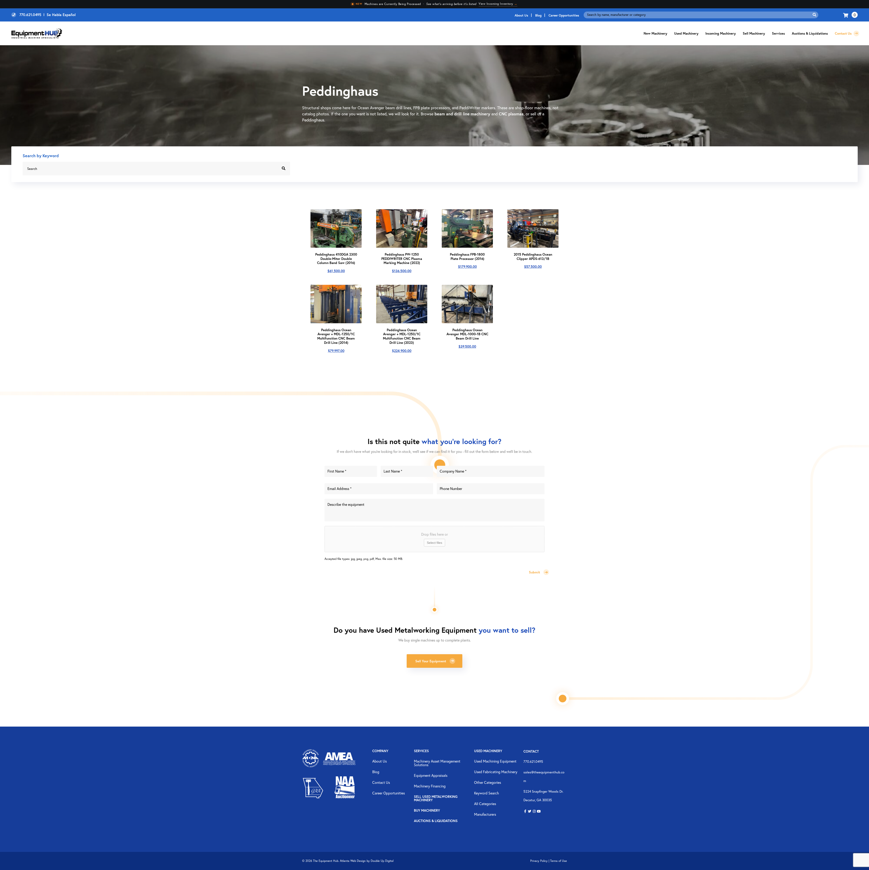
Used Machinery (686, 33)
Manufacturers (485, 815)
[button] (525, 811)
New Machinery (655, 33)
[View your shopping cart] (846, 14)
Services (421, 751)
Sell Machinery (754, 33)
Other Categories (487, 783)
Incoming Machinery (720, 33)
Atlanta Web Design (353, 861)
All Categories (485, 804)
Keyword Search (486, 793)
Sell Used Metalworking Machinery (436, 798)
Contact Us (843, 33)
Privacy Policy (539, 861)
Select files (434, 542)
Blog (538, 15)
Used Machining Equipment (495, 761)
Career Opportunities (564, 15)
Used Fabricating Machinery (495, 772)
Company (380, 751)
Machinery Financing (430, 786)
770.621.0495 (533, 761)
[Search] (814, 15)
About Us (521, 15)
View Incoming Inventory (498, 4)
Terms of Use (558, 861)
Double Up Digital (382, 861)
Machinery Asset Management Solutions (437, 763)
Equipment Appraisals (430, 776)
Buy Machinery (427, 811)
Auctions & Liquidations (810, 33)
